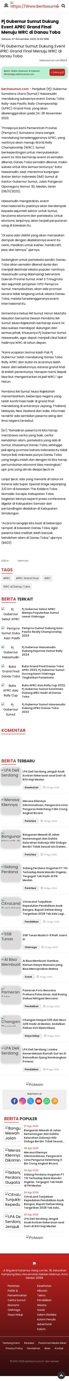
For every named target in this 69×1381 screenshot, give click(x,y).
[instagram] (22, 1101)
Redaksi (29, 1343)
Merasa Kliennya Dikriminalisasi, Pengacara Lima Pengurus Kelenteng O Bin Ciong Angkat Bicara (45, 807)
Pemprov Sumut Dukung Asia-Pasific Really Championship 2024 (43, 632)
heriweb (54, 1361)
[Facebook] (14, 1101)
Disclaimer (33, 1348)
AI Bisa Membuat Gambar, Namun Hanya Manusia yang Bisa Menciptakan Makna (42, 965)
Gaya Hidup (32, 1035)
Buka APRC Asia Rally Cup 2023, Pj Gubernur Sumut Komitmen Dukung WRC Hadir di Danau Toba (44, 691)
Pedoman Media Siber (53, 1343)
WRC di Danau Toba (16, 587)
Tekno (41, 1295)
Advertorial (44, 1324)
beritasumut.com (15, 89)
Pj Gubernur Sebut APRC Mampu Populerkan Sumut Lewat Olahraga (40, 612)
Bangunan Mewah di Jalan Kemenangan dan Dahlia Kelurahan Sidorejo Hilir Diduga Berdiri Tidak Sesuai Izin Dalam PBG (44, 843)
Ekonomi (13, 1305)
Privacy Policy (14, 1348)
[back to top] (61, 1375)
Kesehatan (32, 787)
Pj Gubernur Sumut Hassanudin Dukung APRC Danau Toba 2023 (43, 708)
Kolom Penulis (46, 1319)
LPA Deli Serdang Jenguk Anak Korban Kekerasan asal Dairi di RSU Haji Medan (44, 775)
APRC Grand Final (27, 578)
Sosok (29, 976)
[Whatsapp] (46, 1101)
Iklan (47, 1348)
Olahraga (31, 947)
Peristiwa (31, 821)
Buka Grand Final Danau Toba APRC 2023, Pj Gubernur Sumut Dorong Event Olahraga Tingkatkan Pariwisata (43, 671)
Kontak (59, 1348)
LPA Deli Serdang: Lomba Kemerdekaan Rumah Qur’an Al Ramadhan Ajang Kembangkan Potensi (44, 1055)
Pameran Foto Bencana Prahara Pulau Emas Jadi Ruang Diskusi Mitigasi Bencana (45, 994)
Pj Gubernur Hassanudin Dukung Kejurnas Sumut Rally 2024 (42, 651)
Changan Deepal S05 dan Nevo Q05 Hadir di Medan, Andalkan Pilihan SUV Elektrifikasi (44, 1024)
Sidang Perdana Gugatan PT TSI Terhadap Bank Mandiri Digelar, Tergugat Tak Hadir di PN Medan (45, 874)
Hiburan (42, 1291)
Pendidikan (32, 921)
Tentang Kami (11, 1343)
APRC (6, 578)
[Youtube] (38, 1101)
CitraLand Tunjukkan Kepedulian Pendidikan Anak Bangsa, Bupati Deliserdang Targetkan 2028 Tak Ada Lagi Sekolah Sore (43, 910)
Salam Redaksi (46, 1315)
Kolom (41, 1329)
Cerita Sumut (17, 1300)
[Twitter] (30, 1101)
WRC (47, 578)
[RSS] (54, 1101)
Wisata (41, 1305)
